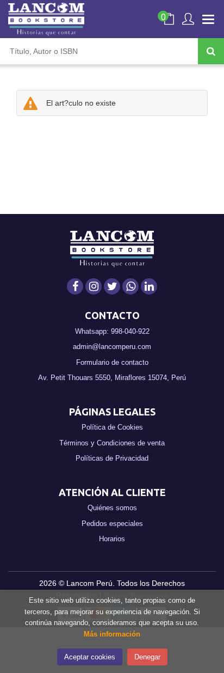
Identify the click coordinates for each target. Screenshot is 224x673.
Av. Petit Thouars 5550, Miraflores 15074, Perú (112, 378)
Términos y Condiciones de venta (112, 443)
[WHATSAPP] (130, 286)
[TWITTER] (112, 286)
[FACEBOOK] (75, 286)
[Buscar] (211, 51)
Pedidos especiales (112, 523)
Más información (112, 634)
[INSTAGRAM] (93, 286)
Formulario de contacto (112, 362)
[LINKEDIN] (149, 286)
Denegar (147, 657)
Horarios (112, 539)
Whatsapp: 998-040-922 (112, 331)
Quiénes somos (112, 508)
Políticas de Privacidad (112, 458)
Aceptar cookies (89, 657)
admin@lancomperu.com (112, 346)
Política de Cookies (112, 427)
